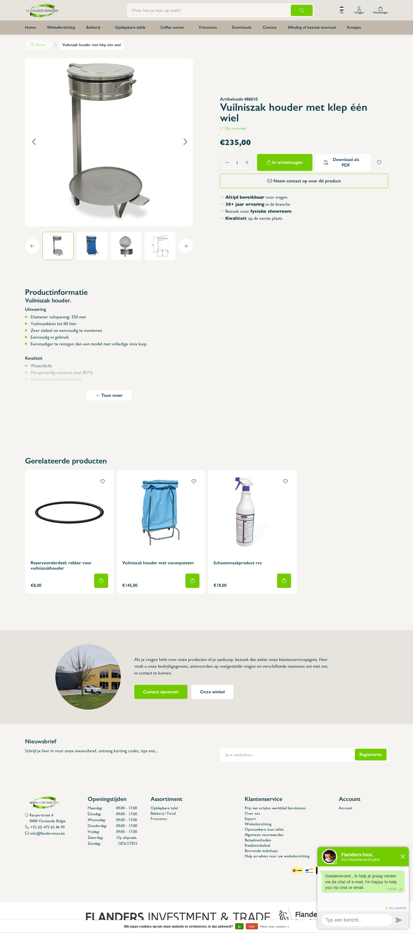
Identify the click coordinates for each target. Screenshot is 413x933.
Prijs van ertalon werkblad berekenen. (275, 808)
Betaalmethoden (258, 840)
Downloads (241, 27)
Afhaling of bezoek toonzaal (312, 27)
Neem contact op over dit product (307, 181)
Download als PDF (346, 162)
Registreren (370, 754)
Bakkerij (93, 27)
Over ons (252, 813)
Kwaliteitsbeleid (257, 845)
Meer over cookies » (274, 927)
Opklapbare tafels (130, 27)
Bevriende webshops (261, 850)
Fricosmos (208, 27)
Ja (239, 927)
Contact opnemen (161, 691)
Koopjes (354, 27)
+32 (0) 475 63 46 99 (47, 827)
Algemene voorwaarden (264, 834)
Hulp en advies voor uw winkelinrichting (277, 856)
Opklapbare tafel (164, 808)
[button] (34, 142)
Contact (269, 27)
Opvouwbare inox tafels (264, 829)
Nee (252, 927)
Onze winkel (212, 691)
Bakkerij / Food (163, 813)
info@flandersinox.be (47, 833)
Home (30, 27)
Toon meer (112, 395)
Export (250, 818)
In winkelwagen (287, 162)
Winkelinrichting (61, 27)
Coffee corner (172, 27)
